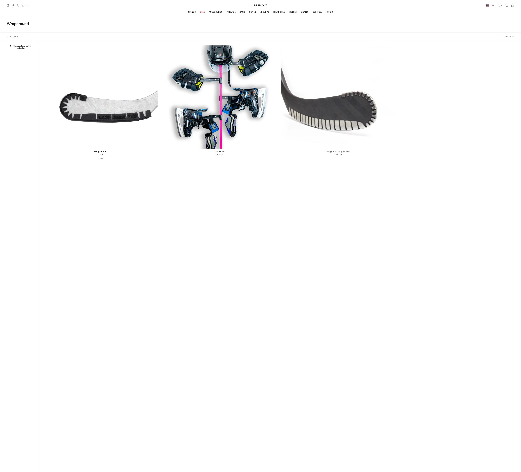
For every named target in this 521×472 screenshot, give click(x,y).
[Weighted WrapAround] (338, 96)
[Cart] (512, 5)
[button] (506, 5)
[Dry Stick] (219, 96)
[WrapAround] (100, 96)
